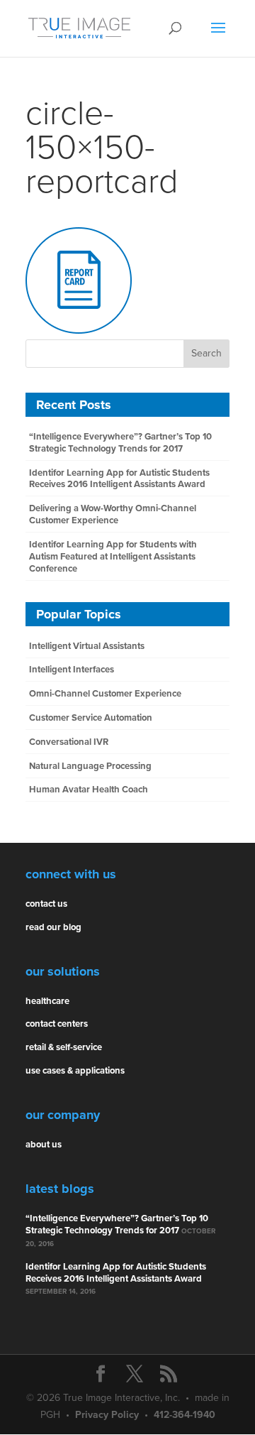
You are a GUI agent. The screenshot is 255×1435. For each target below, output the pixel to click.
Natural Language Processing (90, 766)
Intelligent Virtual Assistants (86, 646)
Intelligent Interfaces (71, 669)
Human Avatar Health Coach (88, 789)
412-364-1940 (184, 1415)
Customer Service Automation (90, 718)
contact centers (57, 1024)
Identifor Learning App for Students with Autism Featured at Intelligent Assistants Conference (113, 556)
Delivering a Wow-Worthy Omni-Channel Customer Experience (112, 514)
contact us (46, 904)
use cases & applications (75, 1070)
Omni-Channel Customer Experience (105, 693)
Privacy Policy (107, 1415)
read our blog (53, 927)
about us (44, 1144)
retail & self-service (64, 1047)
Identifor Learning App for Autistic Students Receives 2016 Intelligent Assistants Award (119, 479)
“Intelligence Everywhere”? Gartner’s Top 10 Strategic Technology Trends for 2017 (120, 442)
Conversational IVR (68, 742)
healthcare (47, 1001)
